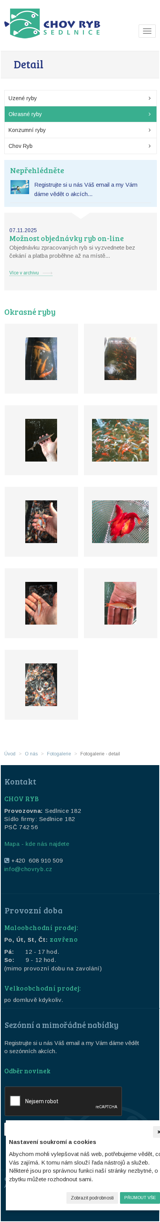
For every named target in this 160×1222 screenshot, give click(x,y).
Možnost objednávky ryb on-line (66, 238)
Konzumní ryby (27, 130)
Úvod (10, 754)
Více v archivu (24, 273)
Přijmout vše (140, 1197)
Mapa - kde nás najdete (37, 843)
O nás (31, 754)
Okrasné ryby (25, 114)
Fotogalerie (59, 754)
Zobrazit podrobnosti (92, 1198)
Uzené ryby (23, 98)
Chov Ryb (21, 146)
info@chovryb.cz (28, 869)
